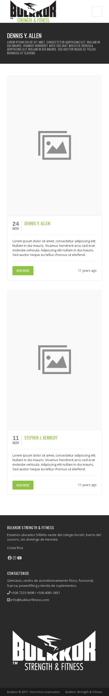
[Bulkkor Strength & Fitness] (33, 11)
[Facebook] (9, 558)
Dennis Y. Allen (37, 223)
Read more (22, 270)
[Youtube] (19, 558)
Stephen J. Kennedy (40, 437)
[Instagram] (14, 558)
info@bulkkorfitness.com (30, 599)
